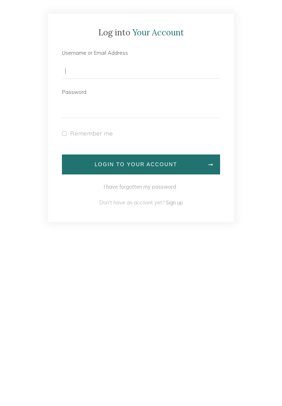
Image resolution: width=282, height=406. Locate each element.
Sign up (174, 202)
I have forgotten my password (140, 186)
